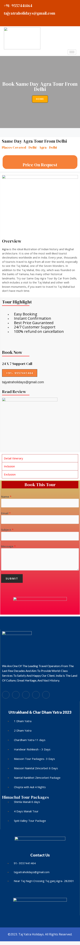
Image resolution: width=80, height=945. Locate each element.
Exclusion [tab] (10, 474)
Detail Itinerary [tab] (13, 458)
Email (6, 513)
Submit (12, 578)
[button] (40, 99)
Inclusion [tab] (9, 466)
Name (6, 496)
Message (8, 546)
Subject (7, 529)
